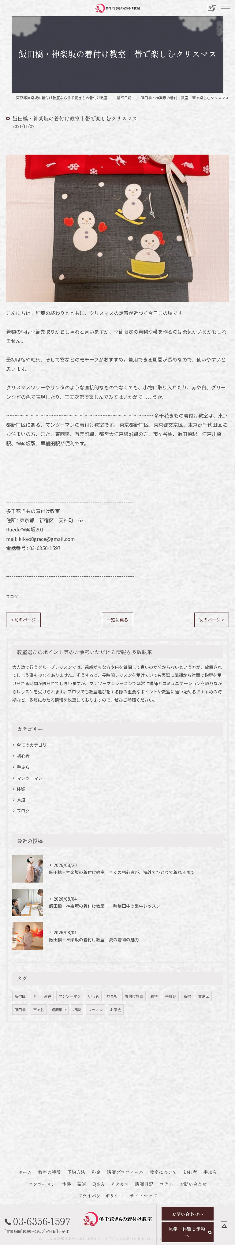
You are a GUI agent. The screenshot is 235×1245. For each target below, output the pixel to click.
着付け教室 (134, 996)
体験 (21, 789)
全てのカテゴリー (34, 745)
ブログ (12, 596)
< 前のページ (23, 620)
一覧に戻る (117, 620)
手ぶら (23, 767)
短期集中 (58, 1009)
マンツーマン (30, 778)
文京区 (203, 996)
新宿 (187, 996)
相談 (77, 1009)
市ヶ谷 (38, 1009)
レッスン (95, 1009)
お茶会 (115, 1009)
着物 (154, 996)
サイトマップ (143, 1195)
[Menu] (225, 8)
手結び (170, 996)
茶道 (21, 800)
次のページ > (211, 620)
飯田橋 (20, 1009)
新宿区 (20, 996)
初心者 (23, 756)
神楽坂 (112, 996)
